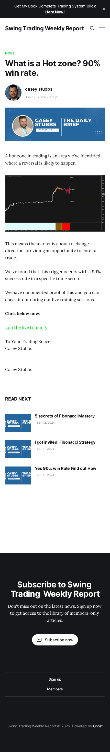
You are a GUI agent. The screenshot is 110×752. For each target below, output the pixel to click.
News (9, 53)
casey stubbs (38, 89)
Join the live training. (26, 327)
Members (55, 689)
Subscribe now (59, 639)
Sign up (55, 679)
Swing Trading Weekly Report (44, 28)
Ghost (98, 726)
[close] (104, 9)
